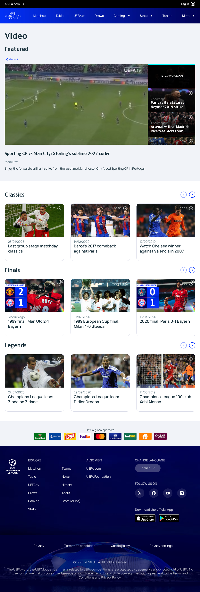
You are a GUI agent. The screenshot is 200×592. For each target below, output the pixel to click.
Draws (32, 493)
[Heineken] (40, 436)
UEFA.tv (33, 485)
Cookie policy (120, 546)
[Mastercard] (100, 436)
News (66, 476)
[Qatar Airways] (160, 436)
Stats (32, 509)
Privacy (39, 546)
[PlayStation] (55, 436)
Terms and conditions (79, 546)
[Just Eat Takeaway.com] (145, 436)
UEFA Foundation (98, 476)
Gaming (33, 501)
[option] (171, 76)
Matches (34, 468)
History (67, 485)
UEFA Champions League (13, 15)
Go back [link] (13, 59)
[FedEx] (85, 436)
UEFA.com (93, 468)
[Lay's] (70, 436)
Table (32, 476)
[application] (76, 104)
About (66, 493)
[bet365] (130, 436)
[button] (121, 15)
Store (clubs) (71, 501)
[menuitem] (39, 15)
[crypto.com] (115, 436)
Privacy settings (161, 546)
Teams (66, 468)
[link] (39, 15)
